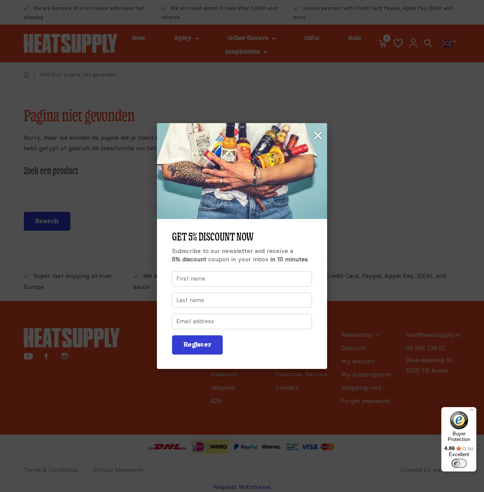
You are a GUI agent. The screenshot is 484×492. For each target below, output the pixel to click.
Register (197, 345)
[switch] (459, 463)
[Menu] (471, 411)
